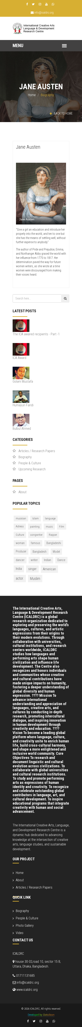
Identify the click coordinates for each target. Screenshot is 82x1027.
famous (35, 543)
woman (20, 543)
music (49, 526)
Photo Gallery (25, 926)
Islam (35, 518)
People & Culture (30, 463)
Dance (61, 560)
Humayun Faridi (23, 405)
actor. (20, 578)
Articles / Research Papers (37, 451)
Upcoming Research (32, 469)
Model (56, 551)
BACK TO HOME (63, 113)
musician (21, 518)
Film (61, 526)
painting (35, 526)
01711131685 (25, 976)
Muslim (35, 578)
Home (32, 95)
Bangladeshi (53, 543)
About (22, 492)
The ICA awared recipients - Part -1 (36, 334)
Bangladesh (39, 551)
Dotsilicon (48, 1014)
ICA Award (19, 358)
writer (34, 560)
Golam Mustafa (23, 381)
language (50, 518)
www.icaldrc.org (27, 990)
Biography (25, 457)
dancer (20, 560)
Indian (47, 560)
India (19, 569)
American (49, 569)
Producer (21, 551)
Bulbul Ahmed (22, 429)
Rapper (53, 534)
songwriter (36, 534)
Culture (20, 534)
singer (32, 569)
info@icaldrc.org (44, 12)
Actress (20, 526)
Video (19, 933)
